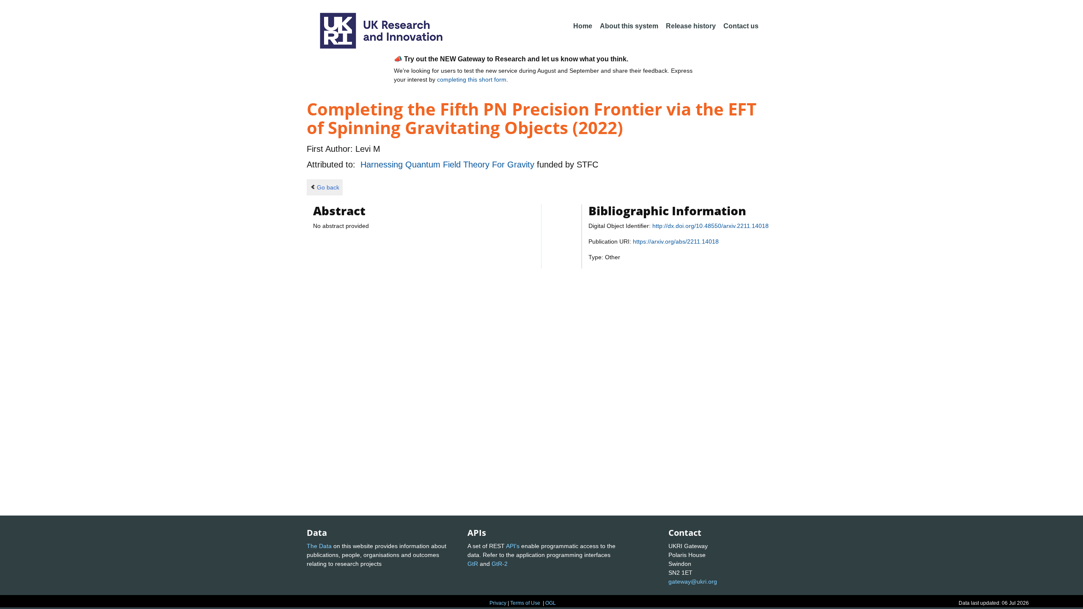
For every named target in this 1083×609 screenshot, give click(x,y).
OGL (550, 603)
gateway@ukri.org (692, 581)
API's (513, 546)
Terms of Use (525, 603)
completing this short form (471, 79)
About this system (629, 26)
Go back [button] (328, 187)
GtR (472, 563)
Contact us (741, 26)
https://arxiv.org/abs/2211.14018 (676, 241)
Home (582, 26)
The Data (319, 546)
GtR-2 (500, 563)
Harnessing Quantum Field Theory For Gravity (448, 164)
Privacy (497, 603)
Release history (691, 26)
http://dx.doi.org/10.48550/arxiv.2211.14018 (710, 225)
